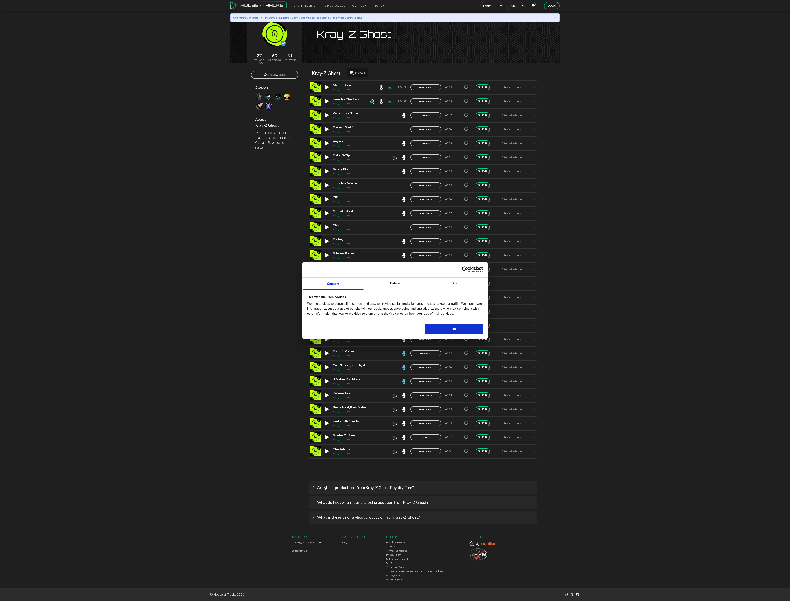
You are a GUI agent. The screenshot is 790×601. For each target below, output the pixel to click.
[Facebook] (577, 594)
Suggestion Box (300, 550)
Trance (426, 437)
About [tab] (456, 283)
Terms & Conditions (396, 550)
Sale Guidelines (394, 563)
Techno (426, 115)
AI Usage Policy (394, 575)
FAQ (344, 542)
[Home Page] (259, 5)
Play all (360, 73)
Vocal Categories (395, 579)
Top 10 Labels (334, 5)
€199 (484, 87)
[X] (571, 594)
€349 (484, 171)
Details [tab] (395, 283)
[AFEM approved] (483, 555)
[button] (423, 487)
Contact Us (298, 546)
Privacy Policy (393, 554)
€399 (484, 115)
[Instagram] (566, 594)
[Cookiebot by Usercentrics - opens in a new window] (465, 269)
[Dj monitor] (483, 544)
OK (454, 329)
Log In (552, 5)
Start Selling (305, 5)
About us (390, 546)
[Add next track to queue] (458, 87)
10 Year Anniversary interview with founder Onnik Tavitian (417, 571)
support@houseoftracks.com (307, 542)
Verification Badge (395, 567)
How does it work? (395, 542)
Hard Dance (426, 199)
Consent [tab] (333, 283)
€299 (484, 185)
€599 (484, 409)
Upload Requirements (397, 558)
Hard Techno (425, 87)
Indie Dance (426, 353)
